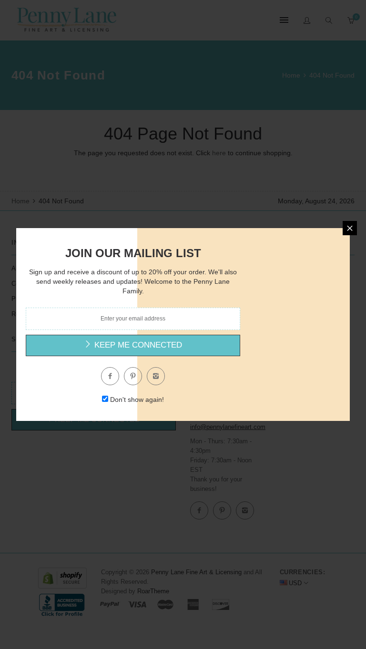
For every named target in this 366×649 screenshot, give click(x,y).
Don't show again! (137, 399)
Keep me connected (137, 344)
